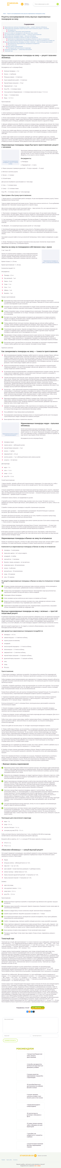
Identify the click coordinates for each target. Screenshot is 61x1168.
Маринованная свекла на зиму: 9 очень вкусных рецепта (10, 434)
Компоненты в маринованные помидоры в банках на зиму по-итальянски (28, 39)
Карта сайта (9, 1159)
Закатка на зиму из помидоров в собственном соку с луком (21, 33)
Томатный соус (9, 51)
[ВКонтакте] (27, 1012)
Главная (3, 1159)
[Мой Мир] (31, 1012)
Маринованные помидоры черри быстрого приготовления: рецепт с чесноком (27, 28)
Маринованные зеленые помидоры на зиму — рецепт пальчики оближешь (26, 27)
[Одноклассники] (29, 1012)
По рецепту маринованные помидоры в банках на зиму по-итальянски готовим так (31, 40)
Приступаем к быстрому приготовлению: (19, 31)
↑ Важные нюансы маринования (14, 46)
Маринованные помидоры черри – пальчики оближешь (20, 36)
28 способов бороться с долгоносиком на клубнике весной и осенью (35, 1086)
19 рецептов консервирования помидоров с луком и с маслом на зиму (10, 162)
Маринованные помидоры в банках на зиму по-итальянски (21, 37)
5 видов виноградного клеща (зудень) (33, 1105)
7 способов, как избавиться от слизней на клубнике (34, 1135)
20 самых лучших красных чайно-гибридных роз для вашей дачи (34, 1125)
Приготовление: (12, 45)
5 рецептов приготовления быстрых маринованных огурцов (35, 1145)
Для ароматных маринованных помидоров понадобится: (24, 43)
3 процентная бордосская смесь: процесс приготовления (34, 1055)
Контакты (15, 1159)
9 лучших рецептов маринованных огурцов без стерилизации (35, 1076)
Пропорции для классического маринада (19, 48)
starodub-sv (15, 4)
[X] (34, 1012)
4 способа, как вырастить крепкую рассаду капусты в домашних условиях (35, 1065)
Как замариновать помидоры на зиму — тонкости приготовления (23, 34)
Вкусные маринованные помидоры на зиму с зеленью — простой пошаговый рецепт (29, 42)
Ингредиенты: (12, 30)
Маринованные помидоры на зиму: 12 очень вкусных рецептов (50, 261)
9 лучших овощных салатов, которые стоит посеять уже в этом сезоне (35, 1096)
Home (4, 13)
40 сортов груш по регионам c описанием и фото (34, 1115)
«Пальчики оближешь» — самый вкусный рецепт (18, 49)
